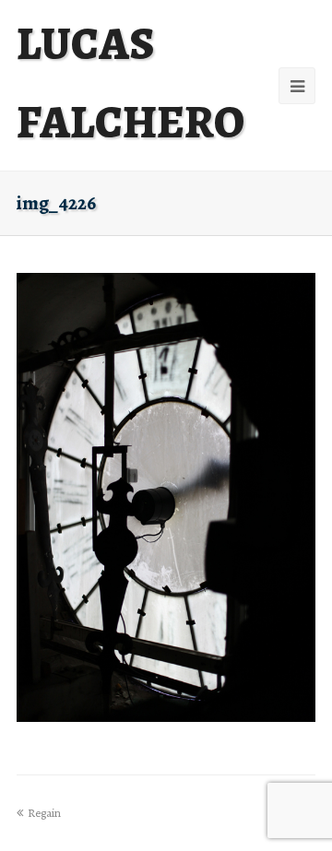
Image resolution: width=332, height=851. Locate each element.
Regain (44, 813)
